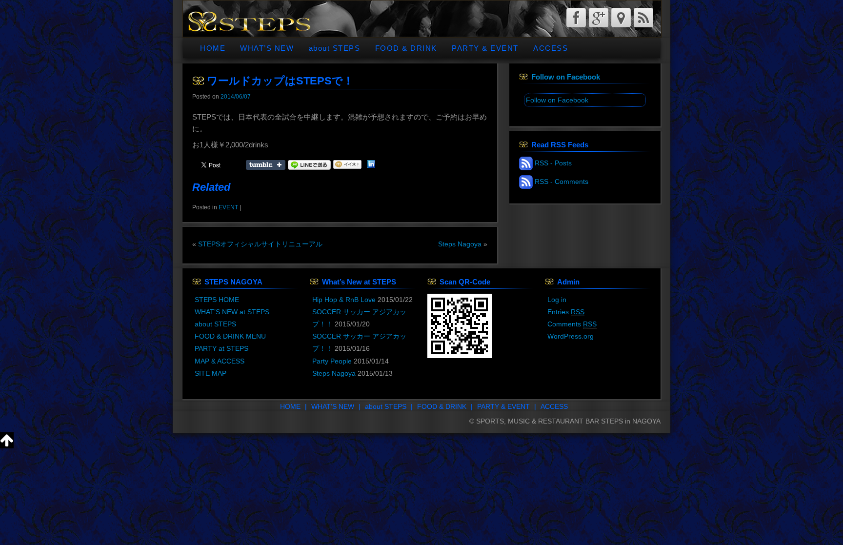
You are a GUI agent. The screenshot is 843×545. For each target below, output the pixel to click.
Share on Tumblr (265, 165)
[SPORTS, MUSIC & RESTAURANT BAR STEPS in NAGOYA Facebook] (576, 17)
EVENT (228, 207)
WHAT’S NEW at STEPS (232, 312)
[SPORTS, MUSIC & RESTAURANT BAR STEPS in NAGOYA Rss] (643, 17)
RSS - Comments (561, 181)
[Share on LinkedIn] (371, 164)
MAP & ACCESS (219, 361)
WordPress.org (570, 336)
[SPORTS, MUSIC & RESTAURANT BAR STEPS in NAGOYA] (248, 20)
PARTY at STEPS (221, 348)
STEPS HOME (217, 299)
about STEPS (335, 48)
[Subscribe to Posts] (526, 163)
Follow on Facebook (565, 77)
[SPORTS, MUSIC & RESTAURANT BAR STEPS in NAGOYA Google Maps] (621, 17)
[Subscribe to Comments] (526, 181)
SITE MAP (210, 373)
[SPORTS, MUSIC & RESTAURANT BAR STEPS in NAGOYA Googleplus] (598, 17)
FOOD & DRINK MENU (230, 336)
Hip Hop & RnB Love (344, 299)
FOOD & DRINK (406, 48)
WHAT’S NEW (267, 48)
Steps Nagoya (460, 244)
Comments (572, 324)
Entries (565, 312)
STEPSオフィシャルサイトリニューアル (260, 244)
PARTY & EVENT (485, 48)
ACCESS (550, 48)
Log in (556, 299)
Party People (332, 361)
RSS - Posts (553, 163)
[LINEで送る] (309, 164)
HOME (212, 48)
